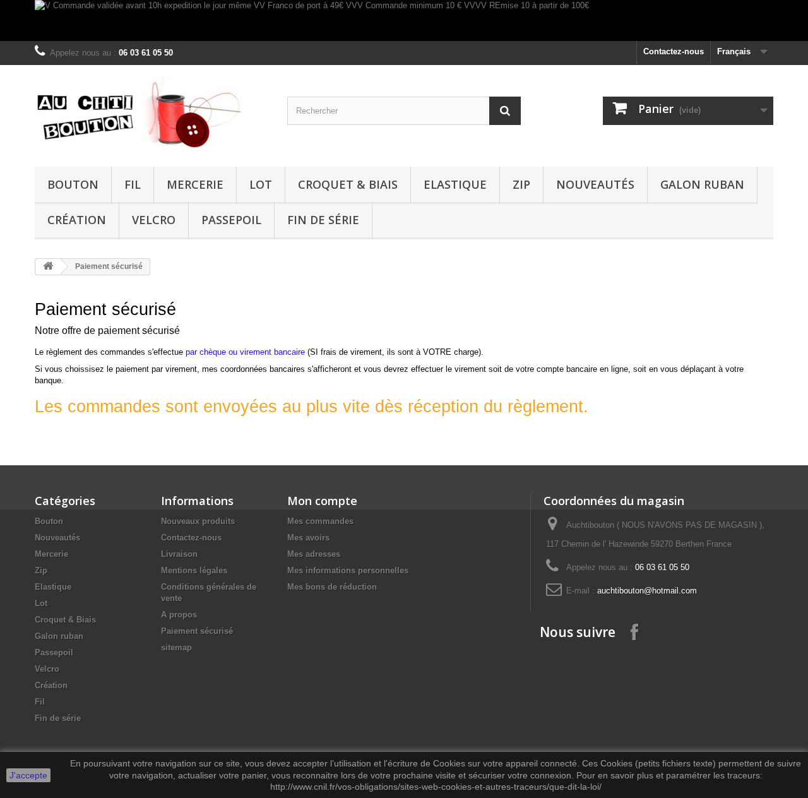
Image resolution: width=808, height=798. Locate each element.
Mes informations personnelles (347, 570)
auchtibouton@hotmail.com (647, 590)
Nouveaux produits (198, 521)
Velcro (153, 219)
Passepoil (231, 219)
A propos (179, 614)
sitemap (176, 647)
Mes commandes (320, 521)
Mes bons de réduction (332, 587)
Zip (521, 184)
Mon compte (322, 500)
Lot (260, 184)
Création (76, 219)
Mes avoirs (308, 537)
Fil (132, 184)
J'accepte (28, 775)
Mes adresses (313, 554)
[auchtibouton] (151, 112)
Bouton (72, 184)
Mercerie (195, 184)
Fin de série (323, 219)
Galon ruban (702, 184)
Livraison (179, 554)
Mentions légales (194, 570)
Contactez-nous (673, 51)
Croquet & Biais (348, 184)
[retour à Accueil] (48, 267)
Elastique (455, 184)
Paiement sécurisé (197, 631)
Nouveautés (595, 184)
